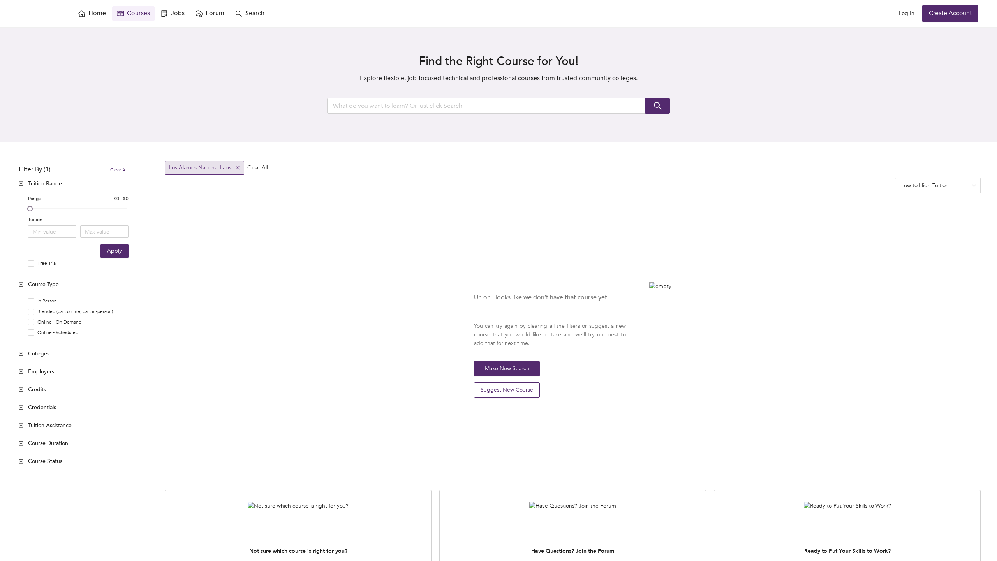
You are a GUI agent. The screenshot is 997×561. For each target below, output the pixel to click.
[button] (75, 184)
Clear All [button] (257, 167)
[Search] (657, 106)
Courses (138, 13)
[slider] (30, 209)
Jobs (178, 13)
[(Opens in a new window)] (42, 13)
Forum (215, 13)
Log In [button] (906, 13)
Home (97, 13)
